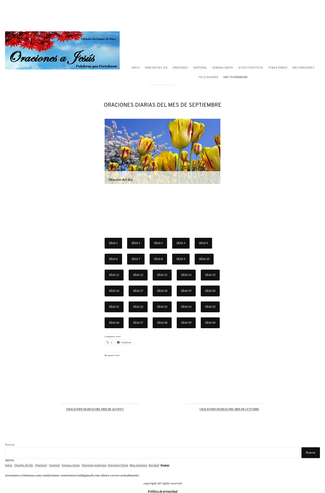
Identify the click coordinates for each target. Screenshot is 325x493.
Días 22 (138, 307)
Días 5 (203, 243)
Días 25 (210, 307)
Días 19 (186, 291)
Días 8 (158, 259)
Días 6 (113, 259)
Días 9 (181, 259)
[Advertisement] (162, 209)
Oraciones (41, 465)
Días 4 (181, 243)
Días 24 (186, 307)
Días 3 (158, 243)
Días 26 (114, 323)
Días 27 (138, 323)
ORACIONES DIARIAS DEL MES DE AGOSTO (95, 409)
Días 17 (138, 291)
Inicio (8, 465)
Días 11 (114, 275)
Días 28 (162, 323)
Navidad (153, 465)
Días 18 (162, 291)
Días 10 (204, 259)
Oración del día (23, 465)
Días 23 (162, 307)
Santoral (54, 465)
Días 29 (186, 323)
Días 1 (113, 243)
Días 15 (210, 275)
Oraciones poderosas (94, 465)
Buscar (10, 445)
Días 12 (138, 275)
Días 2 (136, 243)
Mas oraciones (138, 465)
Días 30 (210, 323)
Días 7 (136, 259)
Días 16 (114, 291)
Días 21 (114, 307)
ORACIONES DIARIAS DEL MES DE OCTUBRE (229, 409)
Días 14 (186, 275)
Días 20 (210, 291)
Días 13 (162, 275)
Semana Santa (71, 465)
